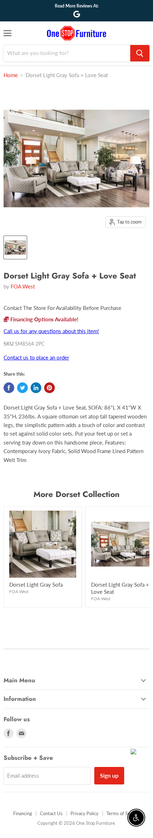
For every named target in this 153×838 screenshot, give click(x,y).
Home (11, 75)
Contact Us (51, 813)
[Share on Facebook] (9, 387)
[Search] (139, 53)
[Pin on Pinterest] (49, 387)
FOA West (23, 286)
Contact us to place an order (36, 357)
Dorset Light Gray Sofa (36, 584)
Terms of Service (123, 813)
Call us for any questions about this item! (51, 331)
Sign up (109, 775)
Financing (22, 813)
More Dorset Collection (76, 494)
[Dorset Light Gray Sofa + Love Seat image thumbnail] (15, 247)
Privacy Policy (84, 813)
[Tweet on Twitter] (22, 387)
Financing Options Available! (43, 319)
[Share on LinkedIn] (36, 387)
